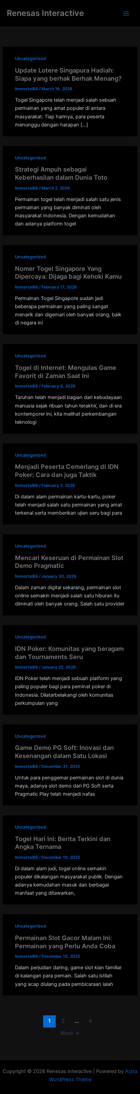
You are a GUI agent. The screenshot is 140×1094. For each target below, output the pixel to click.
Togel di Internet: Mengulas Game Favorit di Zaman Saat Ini (65, 371)
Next (70, 1033)
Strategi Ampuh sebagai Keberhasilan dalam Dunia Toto (61, 173)
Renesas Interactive (45, 13)
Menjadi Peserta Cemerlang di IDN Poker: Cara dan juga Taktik (67, 470)
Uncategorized (30, 58)
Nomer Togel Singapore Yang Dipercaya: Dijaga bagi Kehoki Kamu (68, 272)
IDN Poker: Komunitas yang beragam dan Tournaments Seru (69, 652)
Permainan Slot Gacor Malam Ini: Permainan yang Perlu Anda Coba (65, 942)
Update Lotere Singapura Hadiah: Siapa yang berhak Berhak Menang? (68, 74)
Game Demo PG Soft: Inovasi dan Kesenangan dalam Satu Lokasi (64, 751)
